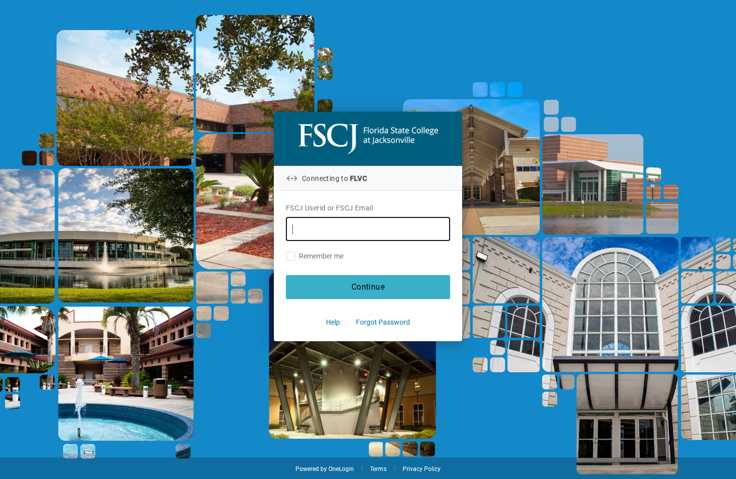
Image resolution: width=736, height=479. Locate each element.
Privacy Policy (422, 468)
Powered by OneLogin (324, 468)
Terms (378, 468)
